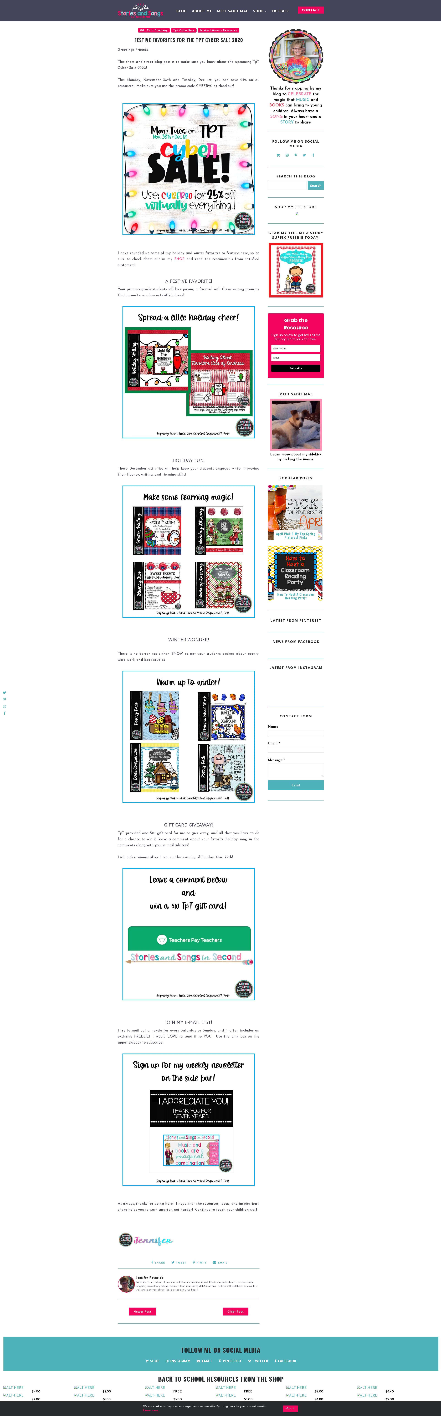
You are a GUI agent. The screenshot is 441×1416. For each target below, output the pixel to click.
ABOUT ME (202, 11)
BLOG (181, 11)
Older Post (235, 1311)
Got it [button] (290, 1408)
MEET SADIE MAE (232, 11)
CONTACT (311, 10)
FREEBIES (280, 11)
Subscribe (296, 368)
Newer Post (142, 1311)
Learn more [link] (150, 1410)
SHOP (258, 11)
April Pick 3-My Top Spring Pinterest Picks (296, 535)
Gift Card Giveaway (154, 30)
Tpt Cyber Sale (183, 30)
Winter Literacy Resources (218, 30)
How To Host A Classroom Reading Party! (296, 596)
